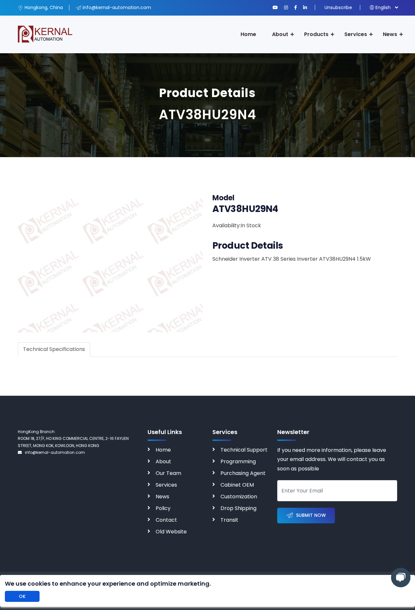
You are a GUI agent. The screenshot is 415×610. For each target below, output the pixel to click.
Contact (166, 520)
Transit (229, 520)
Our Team (168, 473)
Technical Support (243, 450)
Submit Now (311, 515)
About (280, 34)
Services (355, 34)
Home (248, 34)
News (390, 34)
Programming (238, 461)
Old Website (171, 531)
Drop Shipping (238, 508)
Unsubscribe (338, 7)
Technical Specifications (54, 349)
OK (22, 596)
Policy (163, 508)
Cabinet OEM (237, 485)
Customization (238, 496)
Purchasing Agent (243, 473)
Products (316, 34)
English (383, 7)
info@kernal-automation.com (55, 452)
